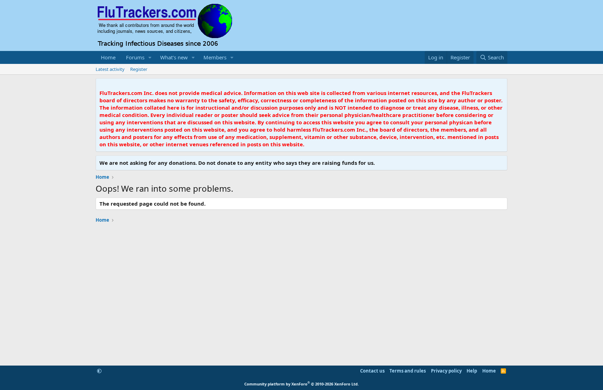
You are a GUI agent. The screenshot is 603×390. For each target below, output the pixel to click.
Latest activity (110, 69)
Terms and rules (407, 371)
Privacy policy (446, 371)
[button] (150, 57)
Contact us (372, 371)
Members (214, 57)
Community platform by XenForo (301, 384)
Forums (135, 57)
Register (138, 69)
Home (108, 57)
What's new (174, 57)
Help (472, 371)
